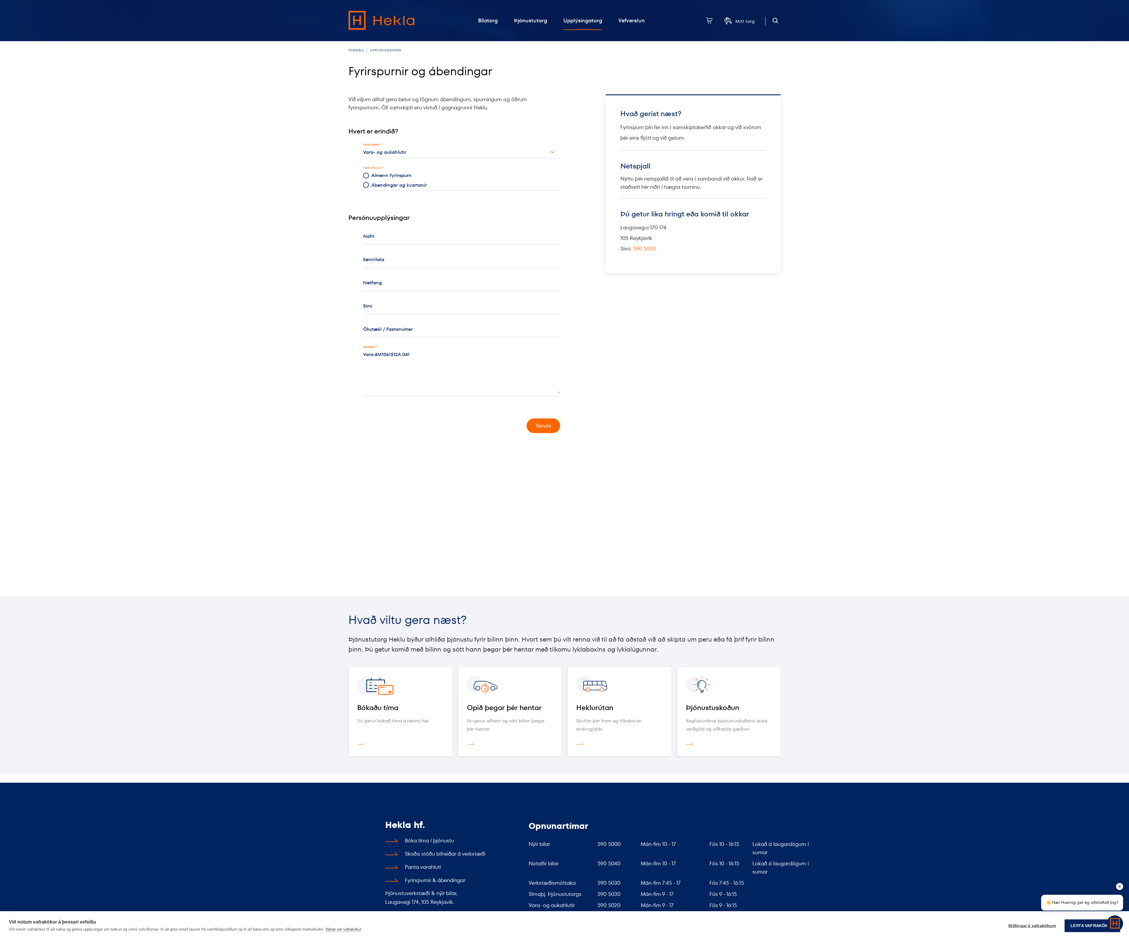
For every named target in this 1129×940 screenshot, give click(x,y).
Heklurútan (594, 707)
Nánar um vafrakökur (343, 929)
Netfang (372, 282)
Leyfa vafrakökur (1092, 926)
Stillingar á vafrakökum (1032, 926)
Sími (367, 306)
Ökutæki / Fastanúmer (388, 329)
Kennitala (373, 259)
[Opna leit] (775, 20)
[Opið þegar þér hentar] (510, 685)
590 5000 (644, 248)
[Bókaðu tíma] (400, 685)
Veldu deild (371, 144)
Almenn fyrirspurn (391, 175)
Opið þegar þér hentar (504, 707)
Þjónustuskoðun (712, 707)
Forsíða (356, 50)
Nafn (369, 236)
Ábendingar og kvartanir (399, 185)
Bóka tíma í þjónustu (429, 840)
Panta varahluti (423, 867)
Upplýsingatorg (385, 50)
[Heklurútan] (619, 685)
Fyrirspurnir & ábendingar (435, 880)
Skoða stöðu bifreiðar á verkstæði (445, 853)
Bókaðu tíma (377, 707)
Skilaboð (369, 347)
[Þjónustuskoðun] (729, 685)
